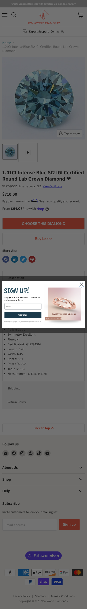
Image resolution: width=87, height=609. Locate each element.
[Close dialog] (81, 284)
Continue (22, 315)
